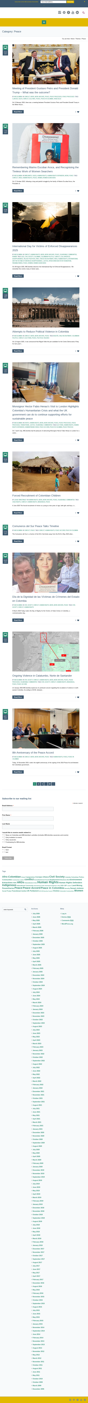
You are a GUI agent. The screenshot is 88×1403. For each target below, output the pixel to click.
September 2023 (39, 1023)
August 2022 (37, 1064)
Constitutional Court (41, 880)
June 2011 (36, 1372)
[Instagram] (59, 12)
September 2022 (39, 1061)
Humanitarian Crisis (32, 427)
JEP (65, 885)
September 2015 (39, 1303)
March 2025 (37, 965)
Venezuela (57, 99)
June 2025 (36, 954)
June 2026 (36, 917)
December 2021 (38, 1091)
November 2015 (38, 1297)
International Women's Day (52, 885)
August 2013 (37, 1348)
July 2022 (36, 1067)
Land (74, 885)
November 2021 (38, 1095)
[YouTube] (72, 12)
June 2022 (36, 1071)
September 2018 (39, 1218)
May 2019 (36, 1190)
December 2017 (38, 1249)
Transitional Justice (27, 425)
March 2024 (37, 1002)
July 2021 (36, 1108)
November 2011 (38, 1361)
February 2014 (38, 1338)
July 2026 (36, 913)
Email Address (8, 806)
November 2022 (38, 1054)
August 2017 (37, 1262)
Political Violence (43, 338)
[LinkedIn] (77, 12)
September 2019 (39, 1177)
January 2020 (37, 1167)
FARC (33, 99)
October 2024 (38, 982)
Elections (28, 338)
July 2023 (36, 1030)
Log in (64, 913)
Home (72, 39)
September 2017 (39, 1259)
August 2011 (37, 1368)
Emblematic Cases (30, 175)
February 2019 (38, 1201)
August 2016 (37, 1286)
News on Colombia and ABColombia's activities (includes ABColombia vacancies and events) (37, 835)
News (32, 96)
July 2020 (36, 1149)
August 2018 (37, 1221)
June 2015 (36, 1314)
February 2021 (38, 1126)
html (7, 850)
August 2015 (37, 1307)
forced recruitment (47, 259)
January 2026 (37, 934)
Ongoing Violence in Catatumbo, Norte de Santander (42, 675)
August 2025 (37, 948)
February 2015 (38, 1320)
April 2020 (36, 1156)
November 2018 (38, 1211)
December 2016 (38, 1283)
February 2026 (38, 931)
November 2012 (38, 1351)
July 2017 (36, 1266)
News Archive (39, 96)
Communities (7, 880)
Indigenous (41, 502)
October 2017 (38, 1255)
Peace (84, 39)
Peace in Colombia (47, 99)
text (7, 852)
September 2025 (39, 944)
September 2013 (39, 1344)
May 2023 (36, 1037)
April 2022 (36, 1078)
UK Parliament (33, 891)
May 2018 (36, 1232)
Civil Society (29, 256)
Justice (45, 261)
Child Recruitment (65, 336)
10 (50, 784)
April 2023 (36, 1040)
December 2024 (38, 975)
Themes (78, 39)
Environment (76, 880)
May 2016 (36, 1290)
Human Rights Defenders (55, 175)
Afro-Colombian (11, 876)
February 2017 (38, 1279)
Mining (79, 885)
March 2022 (37, 1081)
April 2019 (36, 1194)
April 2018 (36, 1235)
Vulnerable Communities (68, 254)
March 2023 (37, 1043)
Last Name (6, 824)
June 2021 (36, 1112)
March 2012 (37, 1358)
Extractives (7, 883)
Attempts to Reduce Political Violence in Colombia (40, 331)
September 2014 (39, 1331)
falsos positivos (29, 259)
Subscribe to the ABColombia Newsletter (26, 2)
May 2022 (36, 1074)
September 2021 (39, 1102)
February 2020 (38, 1163)
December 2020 (38, 1132)
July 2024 (36, 992)
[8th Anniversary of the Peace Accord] (45, 728)
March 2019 (37, 1197)
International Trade (39, 885)
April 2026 (36, 924)
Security (67, 888)
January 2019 (37, 1204)
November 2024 (38, 978)
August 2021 (37, 1105)
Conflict (27, 96)
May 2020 (36, 1153)
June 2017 (36, 1269)
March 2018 (37, 1238)
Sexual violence (76, 888)
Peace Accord (44, 427)
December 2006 (38, 1389)
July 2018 (36, 1225)
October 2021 (38, 1098)
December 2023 (38, 1013)
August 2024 (37, 989)
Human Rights (42, 175)
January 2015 (37, 1324)
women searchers (49, 178)
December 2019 (38, 1170)
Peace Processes (56, 96)
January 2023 (37, 1050)
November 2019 (38, 1173)
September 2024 (39, 985)
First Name (6, 815)
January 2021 (37, 1129)
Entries (66, 917)
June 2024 (36, 996)
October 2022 (38, 1057)
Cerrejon (38, 877)
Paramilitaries (17, 263)
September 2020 (39, 1143)
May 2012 (36, 1355)
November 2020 (38, 1136)
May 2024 (36, 999)
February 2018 (38, 1242)
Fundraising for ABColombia (15, 842)
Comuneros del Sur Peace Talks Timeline (35, 526)
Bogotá (55, 336)
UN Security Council (47, 891)
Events (26, 423)
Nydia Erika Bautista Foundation (60, 261)
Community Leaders (18, 879)
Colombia (37, 256)
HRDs (20, 178)
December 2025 (38, 937)
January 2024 (37, 1009)
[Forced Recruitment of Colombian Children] (45, 471)
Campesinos (30, 877)
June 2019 (36, 1187)
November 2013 (38, 1341)
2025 (22, 256)
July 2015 (36, 1310)
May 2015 (36, 1317)
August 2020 (37, 1146)
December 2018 (38, 1208)
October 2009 (38, 1382)
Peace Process (68, 427)
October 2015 (38, 1300)
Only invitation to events (14, 837)
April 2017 (36, 1276)
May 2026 (36, 920)
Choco (46, 877)
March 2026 (37, 927)
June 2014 (36, 1334)
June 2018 (36, 1228)
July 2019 (36, 1184)
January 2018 (37, 1245)
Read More (18, 112)
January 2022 (37, 1088)
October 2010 (38, 1379)
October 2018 (38, 1214)
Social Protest (6, 891)
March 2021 (37, 1122)
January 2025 (37, 972)
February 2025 (38, 968)
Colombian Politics (47, 256)
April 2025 (36, 961)
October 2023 (38, 1019)
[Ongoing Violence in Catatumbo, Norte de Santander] (45, 652)
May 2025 (36, 958)
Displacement (55, 880)
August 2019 (37, 1180)
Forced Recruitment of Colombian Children (36, 495)
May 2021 (36, 1115)
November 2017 (38, 1252)
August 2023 (37, 1026)
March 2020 (37, 1160)
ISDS (62, 885)
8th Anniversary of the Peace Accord (33, 752)
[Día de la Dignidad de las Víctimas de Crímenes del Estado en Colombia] (45, 573)
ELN (30, 99)
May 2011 (36, 1375)
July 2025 (36, 951)
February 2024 (38, 1006)
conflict (26, 99)
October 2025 (38, 941)
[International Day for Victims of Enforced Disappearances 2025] (45, 222)
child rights (16, 502)
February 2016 (38, 1293)
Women (40, 178)
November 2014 (38, 1327)
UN (40, 891)
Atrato (23, 877)
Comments (68, 920)
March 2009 (37, 1385)
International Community (25, 885)
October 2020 (38, 1139)
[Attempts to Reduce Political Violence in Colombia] (45, 307)
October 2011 (37, 1365)
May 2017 (36, 1273)
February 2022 (38, 1084)
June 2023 (36, 1033)
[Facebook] (68, 12)
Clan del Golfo (17, 99)
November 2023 (38, 1016)
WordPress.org (67, 924)
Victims (56, 891)
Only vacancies (11, 840)
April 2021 (36, 1119)
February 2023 (38, 1047)
